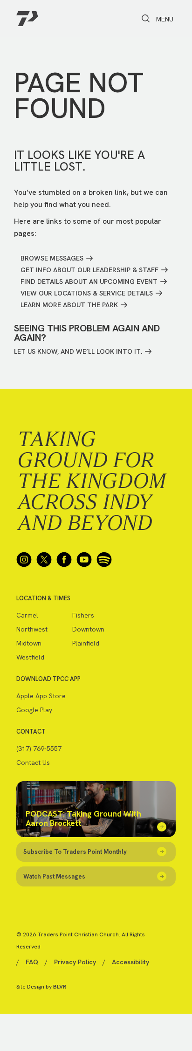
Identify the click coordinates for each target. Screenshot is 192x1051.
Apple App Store (41, 696)
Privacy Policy (75, 962)
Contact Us (33, 762)
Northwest (32, 629)
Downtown (88, 629)
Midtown (28, 643)
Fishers (83, 615)
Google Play (34, 710)
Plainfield (85, 643)
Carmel (27, 615)
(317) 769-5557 (39, 748)
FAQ (32, 962)
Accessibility (130, 962)
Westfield (30, 657)
